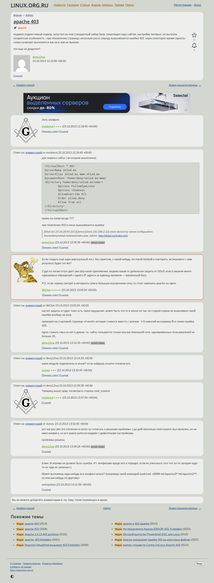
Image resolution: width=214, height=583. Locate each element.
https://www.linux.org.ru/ (21, 570)
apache (22, 27)
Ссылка (18, 76)
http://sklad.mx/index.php (113, 235)
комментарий (34, 152)
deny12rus (39, 57)
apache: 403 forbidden (38, 539)
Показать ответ (50, 131)
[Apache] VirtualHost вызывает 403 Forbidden (52, 545)
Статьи (85, 5)
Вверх (199, 563)
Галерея (73, 5)
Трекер (119, 5)
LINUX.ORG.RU (29, 5)
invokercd (47, 126)
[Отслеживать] (194, 45)
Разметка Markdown (52, 563)
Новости (60, 5)
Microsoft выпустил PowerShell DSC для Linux (151, 534)
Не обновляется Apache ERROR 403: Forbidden (152, 529)
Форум (95, 5)
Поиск (129, 5)
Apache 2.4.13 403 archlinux (42, 534)
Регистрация (182, 5)
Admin (29, 15)
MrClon (46, 290)
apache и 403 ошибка (136, 523)
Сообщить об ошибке (20, 567)
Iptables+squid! (25, 85)
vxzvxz (46, 370)
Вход (197, 5)
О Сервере (15, 563)
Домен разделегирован (183, 85)
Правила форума (31, 563)
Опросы (107, 5)
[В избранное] (194, 35)
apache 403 (26, 21)
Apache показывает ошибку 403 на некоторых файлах (156, 539)
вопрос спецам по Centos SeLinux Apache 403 (151, 545)
